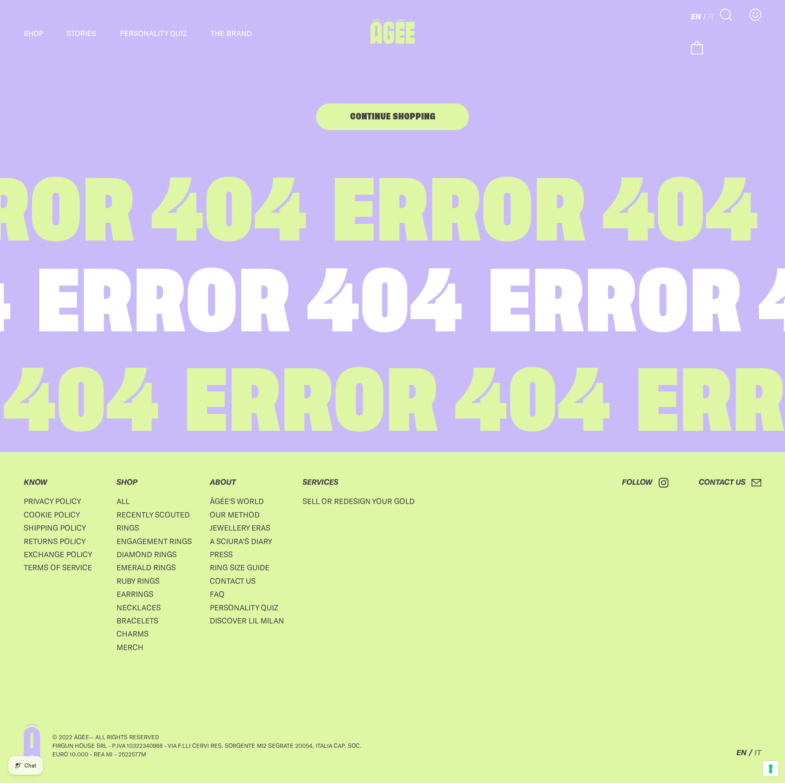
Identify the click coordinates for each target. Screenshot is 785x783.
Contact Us (233, 580)
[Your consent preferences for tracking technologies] (770, 768)
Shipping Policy (55, 527)
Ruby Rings (138, 580)
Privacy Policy (52, 501)
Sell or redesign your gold (359, 501)
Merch (130, 647)
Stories (81, 33)
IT (711, 16)
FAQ (217, 594)
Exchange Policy (58, 554)
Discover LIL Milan (247, 620)
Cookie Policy (52, 514)
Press (221, 554)
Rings (128, 527)
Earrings (135, 594)
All (123, 501)
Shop (33, 33)
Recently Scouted (153, 514)
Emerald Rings (146, 567)
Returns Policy (55, 541)
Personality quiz (153, 33)
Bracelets (137, 620)
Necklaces (139, 607)
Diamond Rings (147, 554)
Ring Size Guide (239, 567)
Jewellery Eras (240, 527)
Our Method (235, 514)
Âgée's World (237, 501)
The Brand (231, 33)
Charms (132, 633)
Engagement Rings (154, 541)
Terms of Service (58, 567)
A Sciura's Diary (241, 541)
